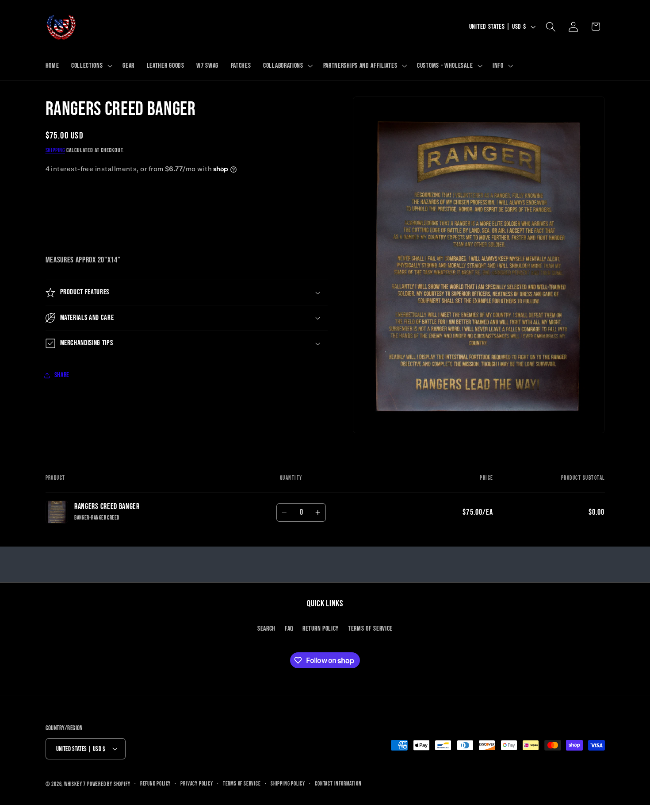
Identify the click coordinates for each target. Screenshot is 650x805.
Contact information (338, 784)
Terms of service (242, 784)
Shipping (55, 150)
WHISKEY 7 (75, 784)
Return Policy (320, 628)
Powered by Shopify (108, 784)
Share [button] (61, 375)
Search (266, 628)
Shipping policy (288, 784)
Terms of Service (370, 628)
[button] (90, 66)
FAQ (289, 628)
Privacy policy (196, 784)
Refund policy (155, 784)
